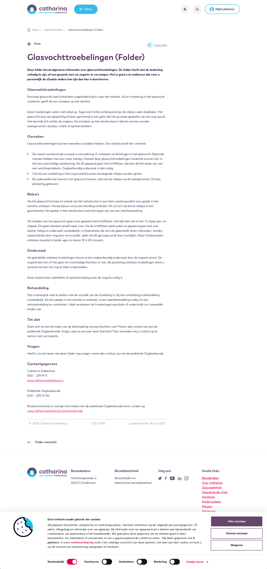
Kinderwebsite (211, 501)
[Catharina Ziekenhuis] (47, 9)
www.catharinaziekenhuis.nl (45, 380)
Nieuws (207, 506)
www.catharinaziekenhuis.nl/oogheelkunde (55, 411)
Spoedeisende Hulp (214, 492)
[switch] (107, 562)
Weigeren (237, 545)
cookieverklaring (82, 542)
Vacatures (208, 511)
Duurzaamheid (211, 487)
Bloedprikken (210, 478)
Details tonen (195, 561)
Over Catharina (212, 483)
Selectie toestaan (237, 533)
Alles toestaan (237, 521)
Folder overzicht (46, 442)
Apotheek (208, 497)
